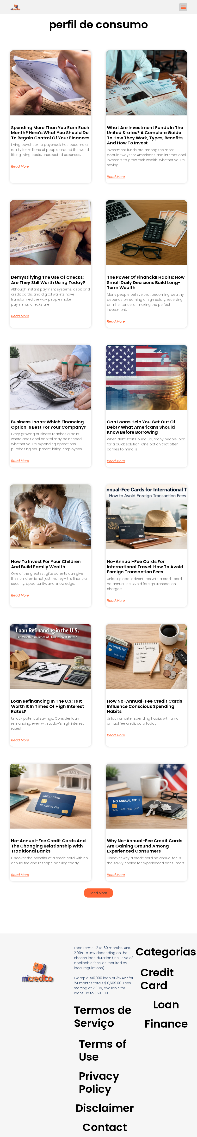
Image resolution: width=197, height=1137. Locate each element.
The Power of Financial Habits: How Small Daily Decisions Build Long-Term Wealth (146, 282)
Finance (166, 1023)
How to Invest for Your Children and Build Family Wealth (46, 564)
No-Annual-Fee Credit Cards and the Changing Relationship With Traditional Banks (48, 846)
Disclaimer (104, 1108)
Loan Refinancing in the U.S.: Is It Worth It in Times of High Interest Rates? (47, 706)
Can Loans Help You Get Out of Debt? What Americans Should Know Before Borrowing (141, 427)
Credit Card (157, 979)
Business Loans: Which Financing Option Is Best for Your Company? (48, 424)
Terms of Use (102, 1050)
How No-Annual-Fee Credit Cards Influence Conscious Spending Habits (144, 706)
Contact (104, 1127)
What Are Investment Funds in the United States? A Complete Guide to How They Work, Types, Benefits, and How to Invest (145, 135)
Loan (166, 1004)
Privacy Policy (99, 1083)
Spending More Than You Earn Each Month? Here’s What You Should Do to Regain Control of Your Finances (50, 133)
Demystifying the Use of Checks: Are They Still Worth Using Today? (48, 279)
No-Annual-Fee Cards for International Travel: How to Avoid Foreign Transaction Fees (145, 566)
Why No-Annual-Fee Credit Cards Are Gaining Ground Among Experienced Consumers (144, 846)
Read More (20, 166)
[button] (183, 7)
